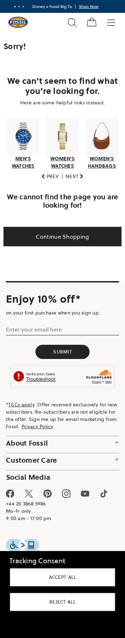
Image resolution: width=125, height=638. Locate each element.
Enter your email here (34, 329)
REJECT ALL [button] (60, 601)
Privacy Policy (75, 426)
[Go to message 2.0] (16, 6)
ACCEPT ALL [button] (60, 577)
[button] (47, 176)
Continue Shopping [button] (59, 236)
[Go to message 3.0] (21, 6)
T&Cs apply (21, 404)
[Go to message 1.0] (12, 6)
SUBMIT (60, 351)
